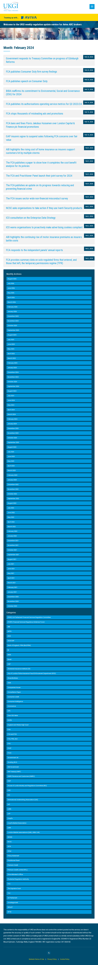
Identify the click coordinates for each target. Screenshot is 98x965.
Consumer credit (13, 697)
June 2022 (11, 512)
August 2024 (12, 391)
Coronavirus (12, 706)
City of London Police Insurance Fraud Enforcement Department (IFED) (32, 673)
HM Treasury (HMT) (14, 771)
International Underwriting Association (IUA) (23, 800)
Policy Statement (13, 856)
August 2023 (12, 447)
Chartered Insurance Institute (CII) (19, 669)
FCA (9, 729)
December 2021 (13, 540)
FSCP (9, 748)
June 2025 (11, 344)
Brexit (9, 659)
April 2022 (11, 522)
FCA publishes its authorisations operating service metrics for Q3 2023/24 (44, 103)
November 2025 (13, 321)
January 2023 (12, 480)
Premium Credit (13, 865)
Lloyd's (10, 818)
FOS (9, 743)
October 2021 (12, 550)
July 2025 (11, 339)
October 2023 (12, 438)
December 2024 (13, 372)
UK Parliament (12, 898)
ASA (9, 636)
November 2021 (13, 545)
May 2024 (11, 405)
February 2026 (12, 307)
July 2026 (11, 283)
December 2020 (13, 597)
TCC (9, 884)
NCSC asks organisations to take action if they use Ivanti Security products (44, 208)
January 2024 (12, 424)
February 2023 (12, 475)
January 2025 (12, 367)
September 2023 (13, 442)
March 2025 (12, 358)
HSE (9, 790)
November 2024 (13, 377)
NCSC (10, 842)
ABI (9, 627)
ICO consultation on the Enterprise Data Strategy (30, 217)
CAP (9, 664)
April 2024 (11, 410)
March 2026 (12, 302)
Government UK (13, 757)
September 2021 (13, 555)
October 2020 (12, 606)
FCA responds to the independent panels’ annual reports (34, 250)
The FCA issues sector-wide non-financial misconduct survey (37, 198)
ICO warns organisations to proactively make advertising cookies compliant (44, 227)
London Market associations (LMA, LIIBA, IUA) (24, 832)
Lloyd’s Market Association (17, 823)
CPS (9, 711)
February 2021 (12, 587)
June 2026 (11, 288)
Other (9, 851)
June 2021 (11, 569)
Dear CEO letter (13, 715)
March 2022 (12, 526)
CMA (9, 683)
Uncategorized (13, 902)
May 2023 (11, 461)
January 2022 (12, 536)
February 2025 (12, 363)
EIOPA (10, 720)
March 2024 (12, 414)
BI (8, 650)
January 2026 (12, 311)
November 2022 (13, 489)
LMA (9, 828)
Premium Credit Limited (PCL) (18, 870)
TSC (9, 893)
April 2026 (11, 297)
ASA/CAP (11, 641)
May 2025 (11, 349)
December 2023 (13, 428)
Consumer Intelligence (15, 701)
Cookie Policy (64, 959)
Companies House (14, 687)
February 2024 (12, 419)
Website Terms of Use (36, 959)
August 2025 (12, 335)
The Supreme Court (14, 888)
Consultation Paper (14, 692)
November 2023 (13, 433)
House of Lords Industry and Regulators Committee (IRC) (27, 786)
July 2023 (11, 452)
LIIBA (9, 809)
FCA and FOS (12, 734)
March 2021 (12, 583)
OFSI (9, 846)
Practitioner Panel (13, 860)
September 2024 (13, 386)
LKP (9, 814)
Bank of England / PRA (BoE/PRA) (19, 645)
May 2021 (11, 573)
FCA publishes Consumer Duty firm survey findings (31, 71)
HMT (9, 781)
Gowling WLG (12, 762)
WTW (9, 912)
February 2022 (12, 531)
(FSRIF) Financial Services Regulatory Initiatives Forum (26, 622)
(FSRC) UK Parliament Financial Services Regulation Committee (29, 617)
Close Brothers (13, 678)
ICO (9, 795)
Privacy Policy (52, 959)
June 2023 (11, 456)
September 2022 (13, 498)
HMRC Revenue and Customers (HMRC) (21, 776)
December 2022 (13, 484)
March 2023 (12, 470)
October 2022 (12, 494)
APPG (9, 631)
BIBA (9, 655)
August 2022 (12, 503)
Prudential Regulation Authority (18, 879)
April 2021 (11, 578)
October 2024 (12, 382)
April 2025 (11, 353)
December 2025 (13, 316)
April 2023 (11, 466)
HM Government (13, 767)
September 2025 (13, 330)
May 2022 (11, 517)
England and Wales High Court (18, 725)
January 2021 (12, 592)
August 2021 (12, 559)
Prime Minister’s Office (15, 874)
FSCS (9, 753)
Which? (10, 907)
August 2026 (12, 279)
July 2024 (11, 396)
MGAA (10, 837)
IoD (9, 804)
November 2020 (13, 601)
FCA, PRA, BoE (13, 739)
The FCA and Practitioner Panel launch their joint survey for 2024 (39, 175)
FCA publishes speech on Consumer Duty (26, 81)
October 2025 (12, 325)
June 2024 (11, 400)
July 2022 (11, 508)
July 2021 (11, 564)
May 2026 (11, 293)
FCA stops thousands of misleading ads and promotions (34, 113)
